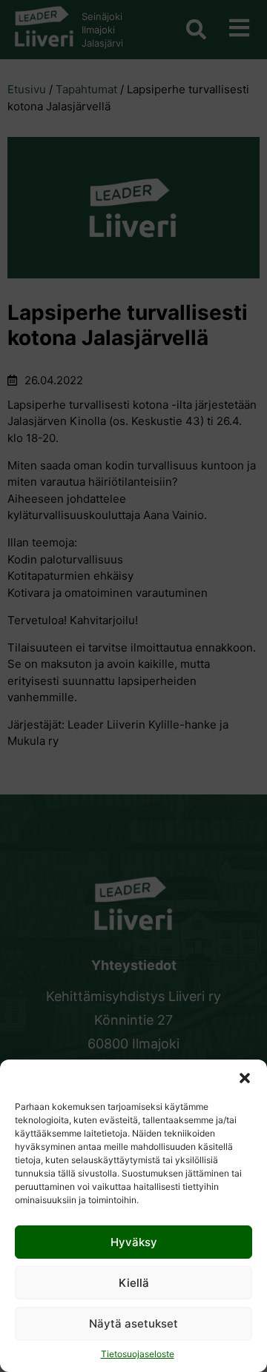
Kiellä (134, 1283)
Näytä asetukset (133, 1323)
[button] (244, 1078)
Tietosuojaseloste (137, 1353)
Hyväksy (134, 1242)
